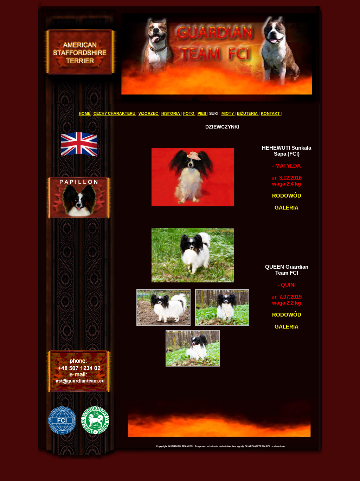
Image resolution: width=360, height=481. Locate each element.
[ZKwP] (95, 433)
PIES (202, 113)
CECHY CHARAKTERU (115, 113)
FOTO (189, 113)
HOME (85, 113)
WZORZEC (149, 113)
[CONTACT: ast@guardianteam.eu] (78, 391)
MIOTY (228, 113)
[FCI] (62, 433)
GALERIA (286, 208)
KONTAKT (271, 113)
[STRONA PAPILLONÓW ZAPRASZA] (78, 217)
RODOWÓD (286, 196)
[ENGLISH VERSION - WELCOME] (79, 157)
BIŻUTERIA (248, 113)
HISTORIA (171, 113)
